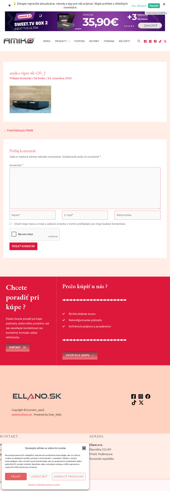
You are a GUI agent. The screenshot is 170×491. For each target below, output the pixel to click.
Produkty (61, 41)
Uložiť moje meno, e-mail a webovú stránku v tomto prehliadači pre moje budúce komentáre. (70, 223)
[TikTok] (160, 41)
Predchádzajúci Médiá (18, 130)
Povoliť (154, 5)
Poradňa (109, 41)
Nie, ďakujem (139, 5)
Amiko (46, 41)
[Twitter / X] (165, 41)
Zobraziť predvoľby (69, 476)
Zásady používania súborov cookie (44, 484)
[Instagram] (150, 41)
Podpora (79, 41)
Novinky (94, 41)
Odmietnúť (39, 476)
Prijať (16, 476)
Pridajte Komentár (21, 78)
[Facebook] (145, 41)
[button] (84, 448)
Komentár (16, 165)
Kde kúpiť (124, 41)
